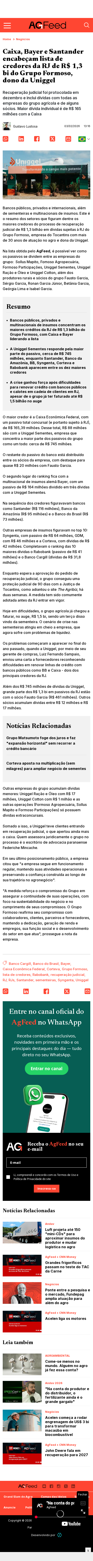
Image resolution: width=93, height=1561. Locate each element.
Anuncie (10, 1507)
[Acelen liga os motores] (22, 1321)
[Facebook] (51, 1486)
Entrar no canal (47, 1068)
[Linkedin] (73, 1486)
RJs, (12, 980)
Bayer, (66, 963)
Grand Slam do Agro (18, 1496)
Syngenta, (66, 980)
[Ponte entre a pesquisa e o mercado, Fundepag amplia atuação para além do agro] (22, 1293)
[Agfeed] (27, 1486)
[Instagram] (58, 1486)
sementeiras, (46, 980)
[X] (66, 1486)
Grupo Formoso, (75, 969)
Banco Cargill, (20, 963)
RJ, (5, 980)
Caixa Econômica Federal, (24, 969)
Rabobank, (41, 974)
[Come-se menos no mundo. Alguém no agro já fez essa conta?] (22, 1364)
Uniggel (82, 980)
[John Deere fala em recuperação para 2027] (22, 1453)
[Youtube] (44, 1486)
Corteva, (54, 969)
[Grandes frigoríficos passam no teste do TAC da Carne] (22, 1266)
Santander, (25, 980)
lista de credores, (17, 974)
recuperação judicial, (68, 974)
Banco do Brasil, (46, 963)
